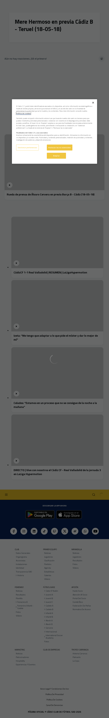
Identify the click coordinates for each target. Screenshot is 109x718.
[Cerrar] (93, 103)
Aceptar (56, 155)
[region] (54, 131)
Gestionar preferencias (27, 147)
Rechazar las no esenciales (59, 147)
